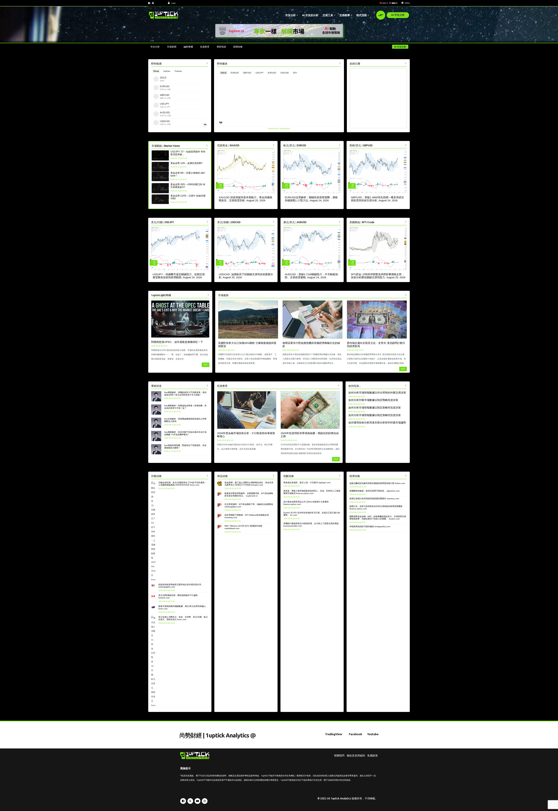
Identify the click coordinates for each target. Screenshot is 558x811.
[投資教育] (339, 385)
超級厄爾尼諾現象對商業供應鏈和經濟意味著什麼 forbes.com (377, 483)
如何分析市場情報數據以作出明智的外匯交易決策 (377, 392)
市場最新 (223, 295)
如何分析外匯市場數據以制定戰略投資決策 (373, 400)
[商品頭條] (273, 476)
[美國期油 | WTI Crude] (406, 222)
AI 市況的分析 (310, 15)
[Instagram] (205, 801)
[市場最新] (406, 295)
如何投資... (354, 385)
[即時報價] (207, 63)
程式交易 (361, 15)
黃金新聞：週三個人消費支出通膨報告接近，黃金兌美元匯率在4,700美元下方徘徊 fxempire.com (249, 483)
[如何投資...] (406, 385)
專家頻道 (156, 385)
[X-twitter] (190, 801)
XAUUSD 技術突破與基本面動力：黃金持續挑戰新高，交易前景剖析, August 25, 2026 (245, 199)
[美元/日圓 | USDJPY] (207, 222)
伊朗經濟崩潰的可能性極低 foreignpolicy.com (369, 526)
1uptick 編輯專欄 (161, 295)
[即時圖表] (340, 63)
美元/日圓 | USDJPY (162, 222)
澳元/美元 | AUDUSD (294, 222)
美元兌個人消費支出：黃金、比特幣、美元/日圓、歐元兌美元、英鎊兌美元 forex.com (183, 618)
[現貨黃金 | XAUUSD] (273, 145)
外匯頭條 (156, 476)
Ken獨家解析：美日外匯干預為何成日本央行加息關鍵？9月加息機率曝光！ (185, 433)
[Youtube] (197, 801)
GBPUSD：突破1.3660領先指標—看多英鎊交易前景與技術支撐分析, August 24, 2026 (377, 199)
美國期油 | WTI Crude (361, 222)
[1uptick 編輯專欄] (208, 295)
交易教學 (344, 15)
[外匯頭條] (207, 476)
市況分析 (290, 15)
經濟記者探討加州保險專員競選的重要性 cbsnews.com (374, 498)
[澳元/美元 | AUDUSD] (340, 222)
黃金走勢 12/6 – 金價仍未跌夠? (186, 163)
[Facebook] (183, 801)
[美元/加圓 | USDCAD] (273, 222)
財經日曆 (355, 63)
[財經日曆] (406, 63)
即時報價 (156, 63)
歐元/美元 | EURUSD (294, 145)
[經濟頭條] (406, 476)
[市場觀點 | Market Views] (207, 145)
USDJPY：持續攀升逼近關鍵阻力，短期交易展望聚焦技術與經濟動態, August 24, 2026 (179, 276)
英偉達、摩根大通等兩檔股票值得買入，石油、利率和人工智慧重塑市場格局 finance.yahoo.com (311, 492)
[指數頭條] (340, 476)
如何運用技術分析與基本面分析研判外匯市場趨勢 (377, 422)
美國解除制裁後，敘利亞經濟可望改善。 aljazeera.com (374, 491)
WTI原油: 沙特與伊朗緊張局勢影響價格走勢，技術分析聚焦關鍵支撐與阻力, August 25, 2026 (378, 276)
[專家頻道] (207, 385)
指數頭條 (288, 476)
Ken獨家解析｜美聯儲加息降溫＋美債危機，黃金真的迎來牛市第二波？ (185, 406)
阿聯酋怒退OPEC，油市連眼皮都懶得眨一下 (177, 342)
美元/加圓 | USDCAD (228, 222)
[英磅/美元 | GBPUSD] (406, 145)
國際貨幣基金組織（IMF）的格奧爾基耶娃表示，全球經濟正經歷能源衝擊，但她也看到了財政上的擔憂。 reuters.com (377, 517)
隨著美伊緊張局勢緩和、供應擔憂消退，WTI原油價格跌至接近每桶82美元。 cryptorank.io (249, 494)
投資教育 (222, 385)
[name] (163, 15)
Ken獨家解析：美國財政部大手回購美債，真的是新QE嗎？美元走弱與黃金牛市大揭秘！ (185, 393)
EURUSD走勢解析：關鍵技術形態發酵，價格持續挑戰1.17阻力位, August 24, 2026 (311, 199)
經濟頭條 (354, 476)
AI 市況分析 (398, 14)
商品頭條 (222, 476)
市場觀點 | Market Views (166, 145)
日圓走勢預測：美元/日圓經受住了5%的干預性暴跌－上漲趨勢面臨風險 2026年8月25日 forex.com (182, 483)
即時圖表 (222, 63)
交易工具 (328, 15)
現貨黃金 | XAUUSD (228, 145)
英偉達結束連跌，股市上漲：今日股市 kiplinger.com (307, 482)
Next (205, 365)
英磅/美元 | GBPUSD (361, 145)
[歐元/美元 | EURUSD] (340, 145)
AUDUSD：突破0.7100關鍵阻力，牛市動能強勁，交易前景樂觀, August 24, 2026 (311, 276)
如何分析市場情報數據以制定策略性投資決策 (374, 407)
